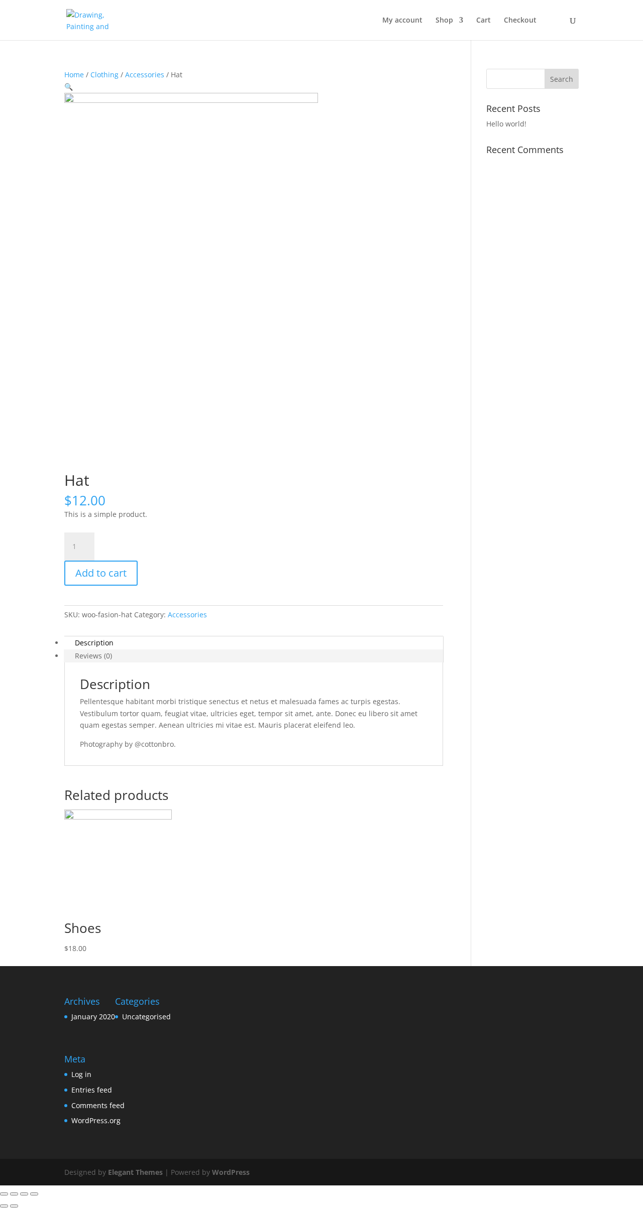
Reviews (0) (93, 655)
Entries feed (91, 1090)
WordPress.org (96, 1120)
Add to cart (101, 573)
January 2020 (93, 1016)
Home (74, 74)
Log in (81, 1074)
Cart (483, 21)
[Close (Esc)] (4, 1193)
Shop (444, 21)
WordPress (231, 1172)
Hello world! (506, 123)
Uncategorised (146, 1016)
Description (94, 642)
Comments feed (98, 1105)
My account (402, 21)
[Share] (14, 1193)
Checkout (520, 21)
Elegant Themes (135, 1172)
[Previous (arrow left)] (4, 1205)
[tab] (254, 642)
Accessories (144, 74)
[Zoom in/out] (34, 1193)
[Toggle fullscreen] (24, 1193)
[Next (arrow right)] (14, 1205)
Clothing (104, 74)
